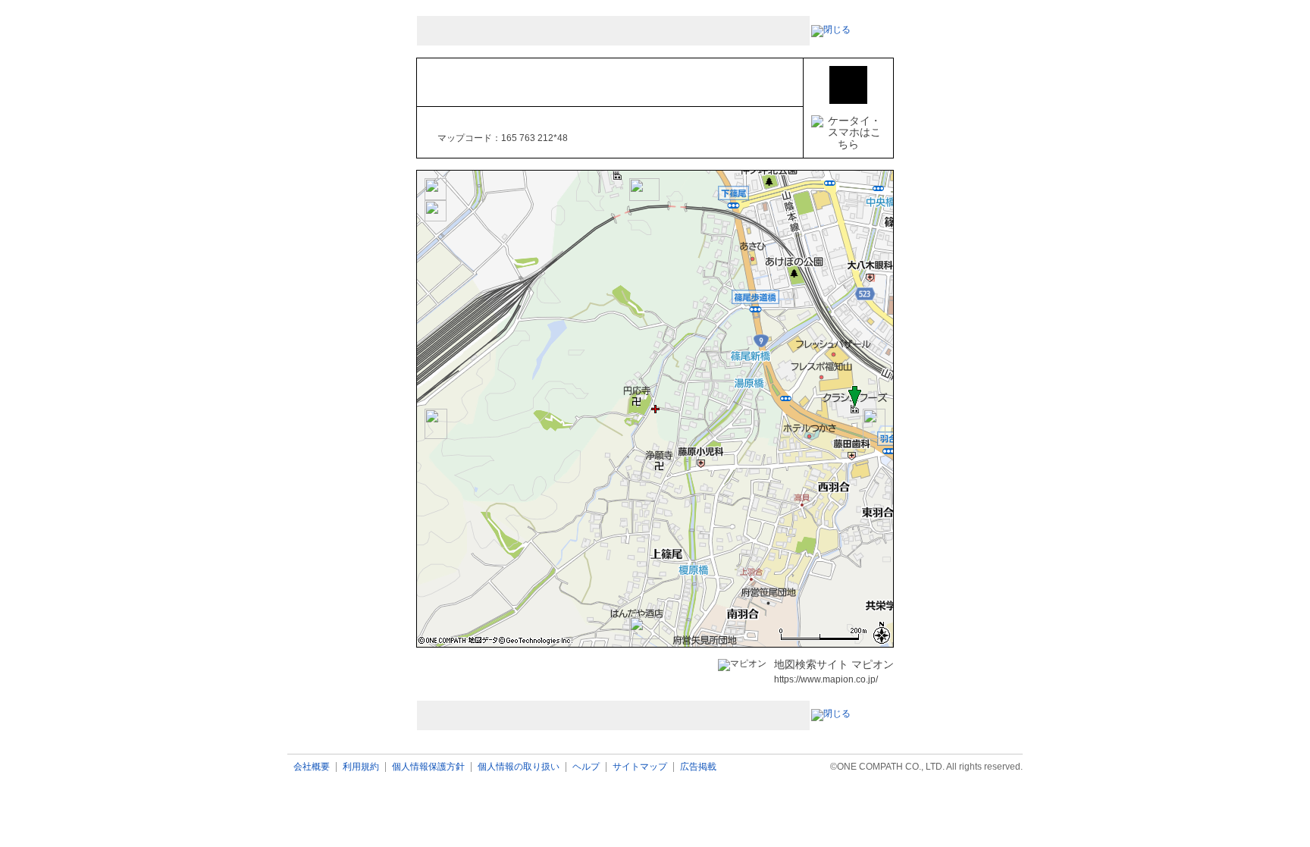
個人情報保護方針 (428, 767)
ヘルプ (586, 767)
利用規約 (361, 767)
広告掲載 (698, 767)
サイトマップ (640, 767)
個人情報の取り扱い (518, 767)
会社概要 (311, 767)
